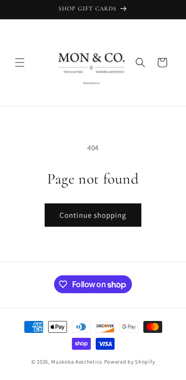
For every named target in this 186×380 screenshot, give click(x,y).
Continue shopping (93, 215)
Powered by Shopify (129, 361)
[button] (20, 62)
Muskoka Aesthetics (77, 361)
